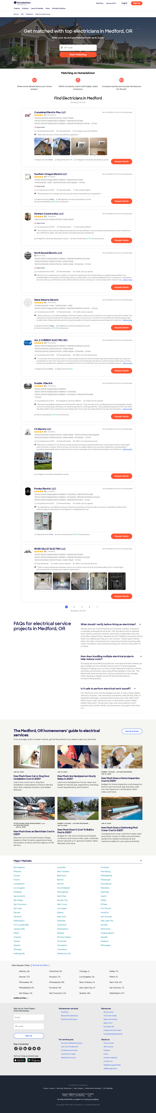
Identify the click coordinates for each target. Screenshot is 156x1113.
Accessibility (89, 1095)
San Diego (18, 900)
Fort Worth (106, 908)
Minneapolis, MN (56, 982)
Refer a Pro (108, 1023)
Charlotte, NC (55, 971)
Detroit (60, 884)
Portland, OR (55, 988)
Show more (127, 280)
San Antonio (106, 916)
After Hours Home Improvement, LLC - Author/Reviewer (30, 824)
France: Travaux (48, 1088)
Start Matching (78, 54)
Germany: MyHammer (64, 1088)
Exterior (25, 8)
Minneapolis (62, 892)
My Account (108, 1012)
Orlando (17, 937)
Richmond (105, 929)
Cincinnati (61, 941)
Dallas (103, 900)
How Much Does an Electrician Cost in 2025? (34, 833)
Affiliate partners (110, 1069)
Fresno (17, 880)
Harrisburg (106, 871)
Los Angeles (19, 888)
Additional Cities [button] (20, 998)
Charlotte (61, 925)
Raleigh (60, 933)
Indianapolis (19, 953)
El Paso (104, 904)
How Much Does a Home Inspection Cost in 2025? (120, 779)
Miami (16, 933)
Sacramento (19, 896)
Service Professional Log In (71, 1043)
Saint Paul (61, 896)
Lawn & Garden (37, 8)
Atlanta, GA (24, 971)
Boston (60, 880)
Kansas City (62, 900)
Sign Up (136, 3)
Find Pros (64, 1012)
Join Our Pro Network (69, 1047)
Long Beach (19, 884)
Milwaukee (106, 945)
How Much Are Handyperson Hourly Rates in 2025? (76, 777)
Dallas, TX (114, 971)
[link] (78, 118)
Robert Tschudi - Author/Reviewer (116, 772)
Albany (60, 912)
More (48, 8)
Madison (104, 941)
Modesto (18, 892)
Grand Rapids (63, 888)
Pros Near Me (109, 1027)
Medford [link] (29, 14)
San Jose (18, 908)
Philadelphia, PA (26, 988)
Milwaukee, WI (25, 982)
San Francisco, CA (57, 993)
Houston (105, 912)
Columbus (62, 949)
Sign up (28, 1036)
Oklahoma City (64, 953)
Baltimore (61, 875)
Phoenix (17, 871)
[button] (43, 146)
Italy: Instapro (78, 1088)
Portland (105, 867)
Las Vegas (62, 908)
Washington (19, 921)
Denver (17, 912)
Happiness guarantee (112, 1065)
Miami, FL (114, 977)
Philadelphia (106, 875)
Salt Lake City (107, 921)
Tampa (17, 941)
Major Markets (23, 861)
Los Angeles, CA (86, 977)
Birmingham (19, 867)
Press (106, 1054)
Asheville (61, 921)
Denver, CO (24, 977)
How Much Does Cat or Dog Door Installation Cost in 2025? (32, 777)
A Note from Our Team (112, 1030)
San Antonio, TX (117, 988)
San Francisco (20, 904)
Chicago (17, 949)
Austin (103, 896)
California (71, 1094)
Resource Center (110, 1019)
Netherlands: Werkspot (93, 1088)
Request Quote (122, 161)
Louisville (61, 867)
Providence (106, 884)
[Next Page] (97, 607)
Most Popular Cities (21, 965)
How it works (109, 1043)
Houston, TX (54, 977)
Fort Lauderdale (21, 925)
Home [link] (16, 14)
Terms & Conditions (92, 1099)
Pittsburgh (105, 880)
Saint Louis (62, 904)
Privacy (64, 1094)
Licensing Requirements (113, 1034)
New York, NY (116, 982)
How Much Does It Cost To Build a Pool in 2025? (75, 831)
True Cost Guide (110, 1016)
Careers (107, 1050)
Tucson (17, 875)
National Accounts (68, 1058)
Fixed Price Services (69, 1019)
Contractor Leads (68, 1054)
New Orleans (63, 871)
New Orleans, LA (87, 982)
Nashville (105, 892)
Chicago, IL (84, 971)
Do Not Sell (80, 1094)
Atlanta (17, 945)
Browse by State (40, 965)
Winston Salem (64, 937)
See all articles (132, 731)
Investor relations (110, 1058)
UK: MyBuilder (108, 1088)
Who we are (108, 1047)
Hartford (17, 916)
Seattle (104, 937)
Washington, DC (117, 993)
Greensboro (62, 929)
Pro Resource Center (69, 1050)
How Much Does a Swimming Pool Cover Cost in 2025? (119, 829)
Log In (124, 3)
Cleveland (62, 945)
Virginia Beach (107, 933)
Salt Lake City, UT (87, 988)
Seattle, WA (84, 993)
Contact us (108, 1061)
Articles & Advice (58, 8)
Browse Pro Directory (69, 1016)
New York (61, 916)
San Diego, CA (25, 993)
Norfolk (104, 925)
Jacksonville (19, 929)
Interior (17, 8)
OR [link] (22, 14)
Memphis (105, 888)
